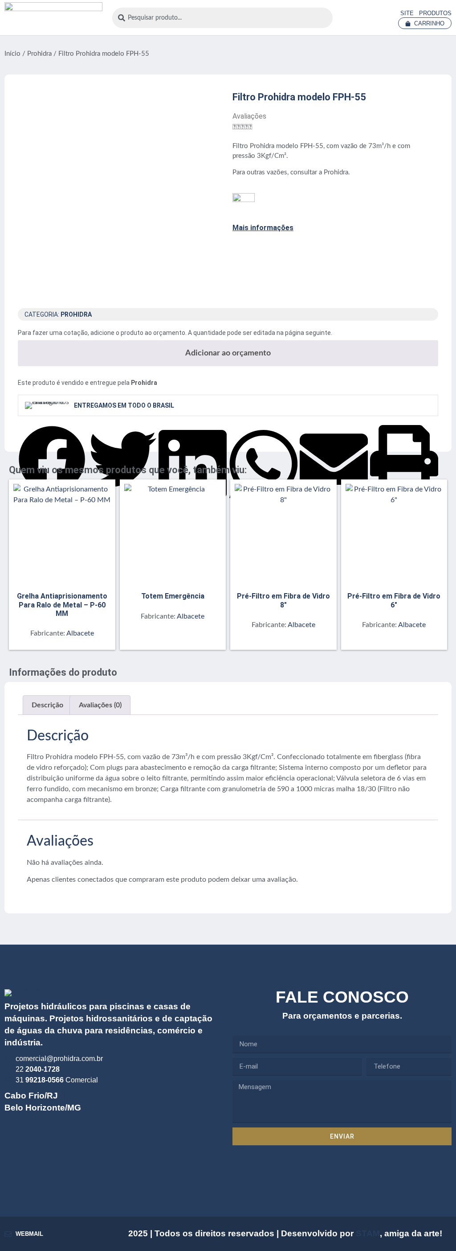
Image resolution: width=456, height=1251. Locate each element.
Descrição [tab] (47, 705)
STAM (368, 1233)
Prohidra (39, 53)
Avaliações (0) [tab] (100, 705)
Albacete (80, 633)
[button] (52, 431)
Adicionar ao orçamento (228, 353)
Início (12, 53)
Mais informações (262, 227)
